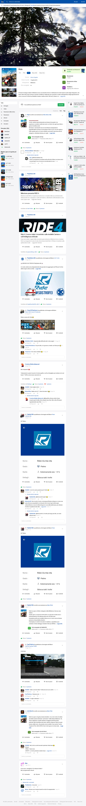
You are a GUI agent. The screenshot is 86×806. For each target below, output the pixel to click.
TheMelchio (28, 785)
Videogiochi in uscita (37, 801)
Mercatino (27, 801)
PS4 (29, 73)
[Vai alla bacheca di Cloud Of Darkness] (22, 311)
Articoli (5, 117)
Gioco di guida (34, 77)
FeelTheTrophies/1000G (31, 646)
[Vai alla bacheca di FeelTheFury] (22, 645)
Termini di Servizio (52, 803)
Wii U (25, 803)
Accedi (76, 1)
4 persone (46, 252)
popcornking (30, 252)
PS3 (24, 73)
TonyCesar (28, 351)
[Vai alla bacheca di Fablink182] (22, 415)
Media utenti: (36, 138)
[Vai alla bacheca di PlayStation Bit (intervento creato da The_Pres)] (22, 259)
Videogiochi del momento (66, 801)
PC (20, 73)
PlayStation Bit (31, 173)
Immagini (6, 105)
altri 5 (38, 304)
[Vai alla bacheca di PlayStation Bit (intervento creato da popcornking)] (22, 174)
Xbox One (42, 73)
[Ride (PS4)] (9, 77)
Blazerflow (28, 391)
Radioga (29, 384)
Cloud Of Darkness (32, 310)
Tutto (2, 103)
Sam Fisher (30, 208)
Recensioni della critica (9, 111)
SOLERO (27, 387)
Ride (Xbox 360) (47, 114)
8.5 (29, 628)
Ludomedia (9, 801)
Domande (6, 120)
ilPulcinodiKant (29, 150)
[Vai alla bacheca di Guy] (22, 115)
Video (5, 109)
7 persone (28, 599)
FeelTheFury (30, 644)
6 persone (40, 384)
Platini (53, 528)
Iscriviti (83, 1)
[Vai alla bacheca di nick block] (22, 712)
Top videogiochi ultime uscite (51, 801)
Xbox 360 (34, 73)
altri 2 (36, 252)
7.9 (29, 732)
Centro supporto (42, 803)
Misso (26, 789)
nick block (30, 711)
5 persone (41, 208)
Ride (20, 69)
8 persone (28, 147)
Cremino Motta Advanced (32, 364)
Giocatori (6, 123)
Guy (28, 114)
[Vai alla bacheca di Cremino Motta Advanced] (22, 365)
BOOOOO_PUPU (29, 341)
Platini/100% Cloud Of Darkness (32, 312)
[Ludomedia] (2, 2)
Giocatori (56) (5, 128)
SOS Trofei (56, 258)
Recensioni (6, 115)
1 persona (48, 384)
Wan (26, 763)
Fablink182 (30, 414)
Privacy (59, 803)
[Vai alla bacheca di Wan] (22, 764)
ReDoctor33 (28, 501)
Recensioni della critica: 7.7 (46, 138)
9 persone (28, 338)
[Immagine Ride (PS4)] (5, 90)
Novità (15, 801)
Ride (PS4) (50, 605)
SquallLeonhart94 (31, 304)
